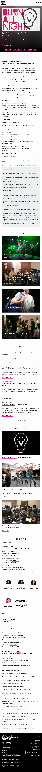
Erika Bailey (13, 644)
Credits (35, 49)
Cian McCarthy (29, 572)
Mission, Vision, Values (35, 743)
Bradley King (15, 560)
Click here (5, 165)
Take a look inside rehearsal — (10, 122)
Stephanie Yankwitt (12, 565)
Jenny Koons (10, 551)
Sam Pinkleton (15, 553)
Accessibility (37, 746)
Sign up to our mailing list (33, 752)
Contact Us (37, 740)
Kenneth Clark (21, 588)
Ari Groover (19, 567)
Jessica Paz (14, 562)
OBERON (6, 39)
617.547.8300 (4, 750)
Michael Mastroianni (20, 617)
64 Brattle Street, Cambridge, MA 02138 (10, 748)
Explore (29, 49)
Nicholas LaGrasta (27, 653)
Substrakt (38, 755)
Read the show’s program (9, 153)
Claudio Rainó (10, 624)
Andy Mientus (9, 546)
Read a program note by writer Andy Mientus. (14, 129)
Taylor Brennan (21, 569)
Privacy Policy (36, 749)
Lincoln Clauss (8, 588)
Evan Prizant (15, 558)
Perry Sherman (8, 606)
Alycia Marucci (20, 633)
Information (8, 49)
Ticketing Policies (36, 747)
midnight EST (27, 201)
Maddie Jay (8, 621)
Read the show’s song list (9, 156)
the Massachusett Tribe (13, 765)
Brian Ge (18, 651)
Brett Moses (19, 656)
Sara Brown (14, 555)
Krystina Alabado (33, 588)
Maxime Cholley (10, 619)
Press (24, 49)
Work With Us (36, 741)
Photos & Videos (17, 49)
